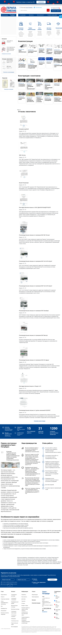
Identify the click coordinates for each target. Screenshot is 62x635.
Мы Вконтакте (58, 601)
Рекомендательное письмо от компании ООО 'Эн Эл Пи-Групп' (35, 261)
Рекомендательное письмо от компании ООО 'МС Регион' (34, 235)
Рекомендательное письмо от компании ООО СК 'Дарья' (34, 360)
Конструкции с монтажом (12, 15)
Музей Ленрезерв (24, 182)
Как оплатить (24, 596)
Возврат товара (25, 605)
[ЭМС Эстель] (8, 68)
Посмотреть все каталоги (6, 53)
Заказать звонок (56, 10)
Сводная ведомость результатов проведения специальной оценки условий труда (26, 620)
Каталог (34, 600)
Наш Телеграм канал (57, 597)
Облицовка (13, 618)
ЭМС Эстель (22, 155)
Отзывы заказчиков (7, 59)
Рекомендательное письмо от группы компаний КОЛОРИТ (34, 410)
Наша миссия (3, 610)
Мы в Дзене (57, 614)
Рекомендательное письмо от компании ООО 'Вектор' (33, 335)
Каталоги (4, 38)
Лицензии (4, 78)
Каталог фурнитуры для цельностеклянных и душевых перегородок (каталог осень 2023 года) (11, 49)
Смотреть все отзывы (39, 421)
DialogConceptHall (24, 129)
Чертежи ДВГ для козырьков (10, 41)
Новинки (35, 580)
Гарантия (23, 601)
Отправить (52, 579)
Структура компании (5, 599)
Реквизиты (24, 594)
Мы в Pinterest (57, 618)
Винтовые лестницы (15, 609)
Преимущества (4, 608)
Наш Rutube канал (58, 610)
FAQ (1, 606)
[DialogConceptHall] (8, 62)
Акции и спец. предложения (39, 583)
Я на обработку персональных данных (9, 582)
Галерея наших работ (52, 15)
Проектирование (35, 596)
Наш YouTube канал (57, 606)
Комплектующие (5, 15)
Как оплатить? (40, 15)
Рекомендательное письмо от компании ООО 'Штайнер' (34, 310)
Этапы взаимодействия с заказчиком (4, 603)
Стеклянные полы (14, 620)
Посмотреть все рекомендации (8, 72)
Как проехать (44, 611)
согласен (4, 582)
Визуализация (35, 594)
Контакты (31, 15)
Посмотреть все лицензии (8, 89)
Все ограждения (14, 626)
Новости (2, 596)
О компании (22, 15)
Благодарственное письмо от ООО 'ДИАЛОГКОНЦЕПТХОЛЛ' (35, 207)
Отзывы (23, 603)
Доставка (23, 599)
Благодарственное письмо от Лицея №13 (30, 386)
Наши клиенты (4, 594)
